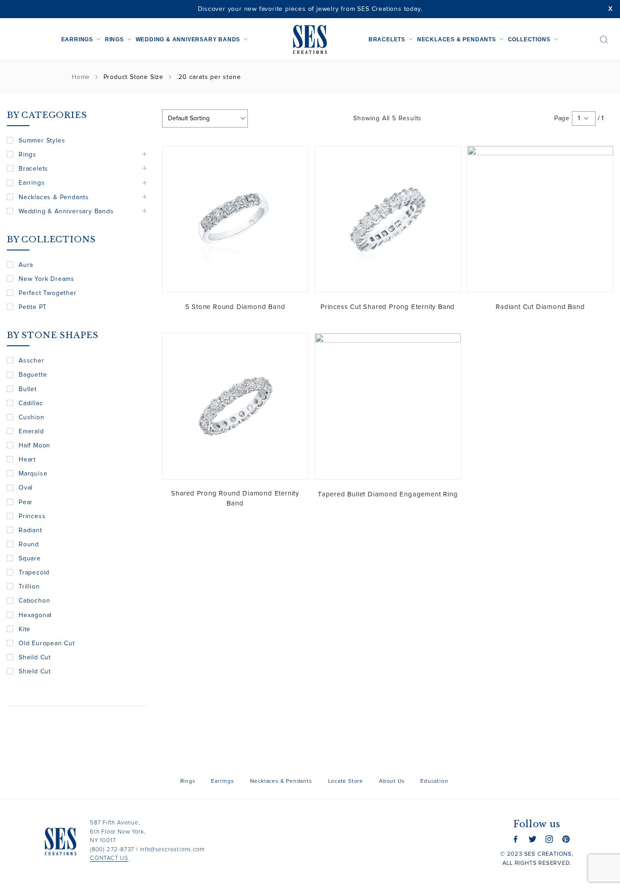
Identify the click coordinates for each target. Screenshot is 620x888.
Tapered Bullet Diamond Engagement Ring (388, 494)
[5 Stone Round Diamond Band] (235, 219)
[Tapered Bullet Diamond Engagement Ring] (388, 406)
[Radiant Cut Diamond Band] (540, 219)
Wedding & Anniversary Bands (188, 39)
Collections (529, 39)
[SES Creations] (310, 39)
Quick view (294, 160)
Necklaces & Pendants (456, 39)
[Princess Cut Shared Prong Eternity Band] (388, 219)
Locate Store (346, 781)
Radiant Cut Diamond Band (540, 307)
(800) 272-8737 (112, 850)
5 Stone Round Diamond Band (235, 307)
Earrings (77, 39)
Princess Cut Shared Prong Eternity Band (387, 307)
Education (434, 781)
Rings (114, 39)
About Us (391, 781)
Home (81, 77)
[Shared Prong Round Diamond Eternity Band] (235, 406)
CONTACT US (109, 858)
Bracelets (387, 39)
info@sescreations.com (172, 850)
